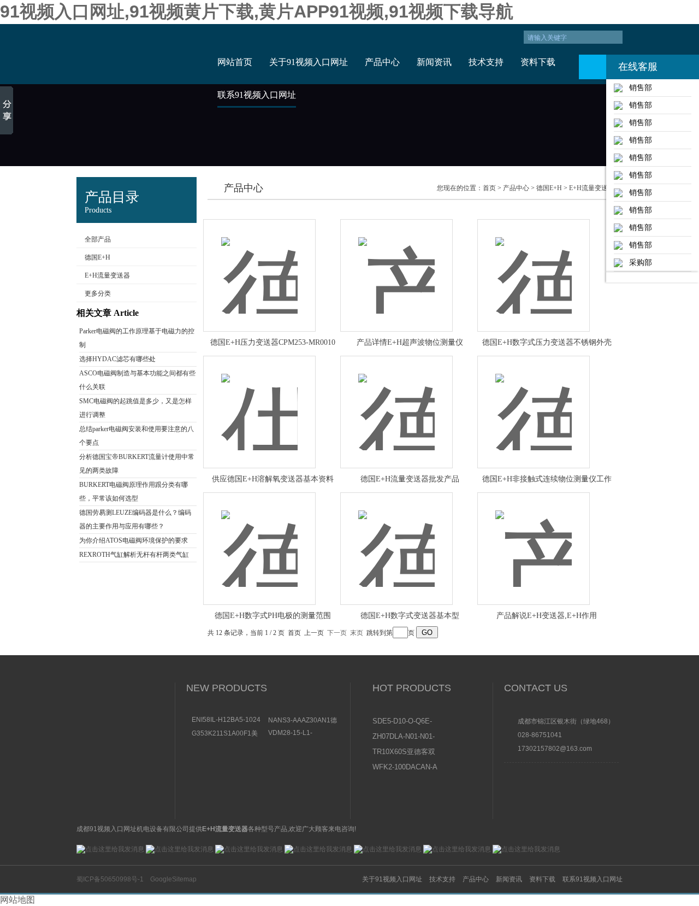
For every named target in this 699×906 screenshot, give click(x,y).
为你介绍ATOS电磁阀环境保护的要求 (133, 540)
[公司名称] (137, 54)
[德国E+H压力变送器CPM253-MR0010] (259, 263)
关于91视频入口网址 (308, 62)
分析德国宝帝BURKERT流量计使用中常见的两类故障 (136, 463)
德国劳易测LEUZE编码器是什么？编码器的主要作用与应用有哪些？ (135, 519)
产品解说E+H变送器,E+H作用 (546, 615)
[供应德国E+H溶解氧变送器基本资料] (259, 400)
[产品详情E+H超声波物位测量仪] (396, 263)
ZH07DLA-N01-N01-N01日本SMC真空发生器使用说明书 (404, 737)
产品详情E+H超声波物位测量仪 (410, 342)
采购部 (637, 262)
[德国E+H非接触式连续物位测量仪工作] (533, 400)
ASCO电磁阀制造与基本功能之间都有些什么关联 (137, 380)
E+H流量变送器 (107, 275)
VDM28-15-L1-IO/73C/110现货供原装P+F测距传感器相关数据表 (303, 733)
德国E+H (97, 257)
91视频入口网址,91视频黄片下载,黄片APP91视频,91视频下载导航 (256, 11)
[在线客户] (592, 67)
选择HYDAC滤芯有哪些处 (117, 359)
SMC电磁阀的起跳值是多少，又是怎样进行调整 (135, 408)
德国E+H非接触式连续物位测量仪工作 (547, 479)
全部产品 (98, 239)
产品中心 (382, 62)
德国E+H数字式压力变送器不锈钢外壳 (547, 342)
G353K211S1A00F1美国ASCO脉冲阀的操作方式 (227, 733)
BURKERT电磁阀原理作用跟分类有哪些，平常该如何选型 (133, 491)
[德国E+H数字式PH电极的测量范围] (259, 536)
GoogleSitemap (173, 879)
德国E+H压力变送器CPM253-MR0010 (272, 342)
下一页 (337, 633)
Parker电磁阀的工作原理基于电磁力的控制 (136, 338)
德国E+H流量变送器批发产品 (409, 479)
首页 (489, 188)
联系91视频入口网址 (256, 94)
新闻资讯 (434, 62)
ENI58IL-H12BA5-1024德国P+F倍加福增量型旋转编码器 (227, 719)
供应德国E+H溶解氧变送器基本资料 (273, 479)
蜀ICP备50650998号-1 (110, 879)
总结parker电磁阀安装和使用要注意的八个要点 (136, 435)
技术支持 (486, 62)
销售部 (637, 87)
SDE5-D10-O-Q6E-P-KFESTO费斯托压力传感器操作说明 (404, 722)
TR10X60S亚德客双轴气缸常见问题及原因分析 (404, 752)
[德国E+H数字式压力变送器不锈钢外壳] (533, 263)
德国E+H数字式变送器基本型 (409, 615)
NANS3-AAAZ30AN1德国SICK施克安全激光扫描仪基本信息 (302, 719)
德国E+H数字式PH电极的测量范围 (273, 615)
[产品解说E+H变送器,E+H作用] (533, 536)
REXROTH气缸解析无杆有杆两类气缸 (134, 554)
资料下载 (537, 62)
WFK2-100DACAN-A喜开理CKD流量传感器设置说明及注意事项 (404, 768)
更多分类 (98, 293)
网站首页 (234, 62)
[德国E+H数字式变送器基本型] (396, 536)
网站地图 (17, 899)
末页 (356, 633)
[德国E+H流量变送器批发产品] (396, 400)
